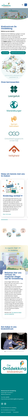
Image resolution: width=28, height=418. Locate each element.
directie (6, 399)
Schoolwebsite (6, 410)
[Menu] (25, 5)
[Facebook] (2, 404)
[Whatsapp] (5, 404)
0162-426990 (6, 397)
